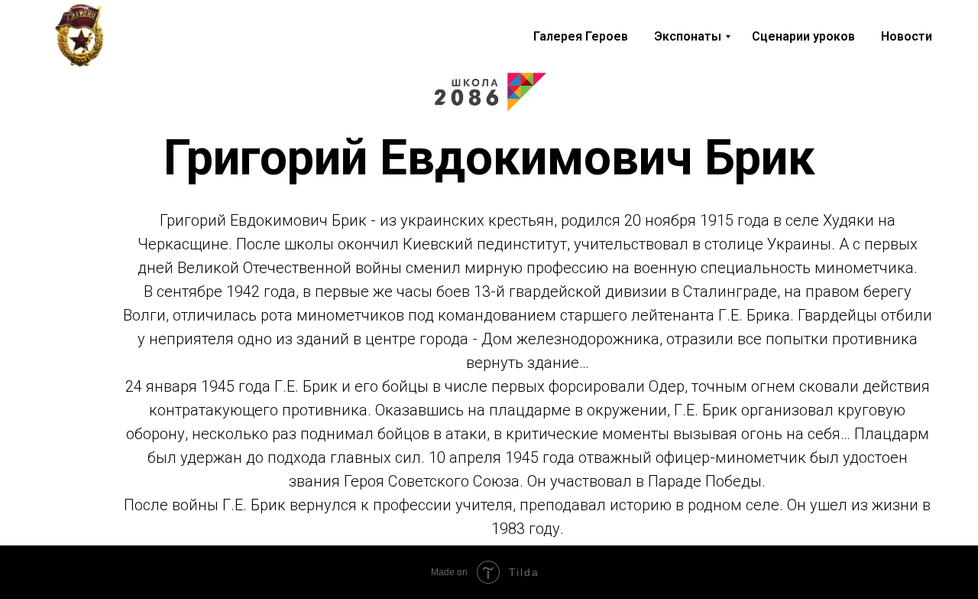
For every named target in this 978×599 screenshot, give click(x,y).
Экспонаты (687, 36)
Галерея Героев (580, 36)
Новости (906, 36)
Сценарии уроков (803, 36)
